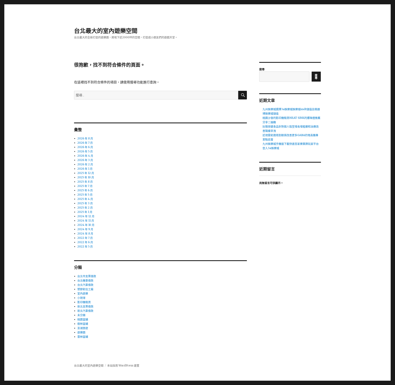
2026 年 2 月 (85, 164)
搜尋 (262, 69)
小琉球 (81, 298)
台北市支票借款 (86, 276)
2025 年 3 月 (85, 203)
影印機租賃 (84, 302)
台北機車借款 (85, 280)
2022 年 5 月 (85, 246)
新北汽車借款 (85, 311)
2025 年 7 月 (85, 186)
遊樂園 (81, 332)
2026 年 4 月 (85, 156)
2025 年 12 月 (85, 173)
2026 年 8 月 (85, 138)
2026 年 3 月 (85, 160)
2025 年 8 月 (85, 181)
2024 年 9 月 (85, 229)
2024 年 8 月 (85, 233)
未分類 (81, 315)
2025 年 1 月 (84, 212)
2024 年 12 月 (85, 216)
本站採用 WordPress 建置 (123, 365)
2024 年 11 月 (85, 220)
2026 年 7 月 (85, 143)
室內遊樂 (82, 293)
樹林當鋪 (82, 324)
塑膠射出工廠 (85, 289)
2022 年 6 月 (85, 242)
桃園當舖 (82, 319)
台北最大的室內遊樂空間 (105, 30)
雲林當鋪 (82, 336)
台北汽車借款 (85, 285)
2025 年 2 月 (85, 207)
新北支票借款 (85, 306)
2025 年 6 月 (85, 190)
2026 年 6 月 (85, 147)
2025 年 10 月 (85, 177)
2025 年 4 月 (85, 199)
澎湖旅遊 (82, 328)
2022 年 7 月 (85, 238)
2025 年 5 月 (85, 194)
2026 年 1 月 (85, 168)
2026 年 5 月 (85, 151)
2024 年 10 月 (85, 225)
